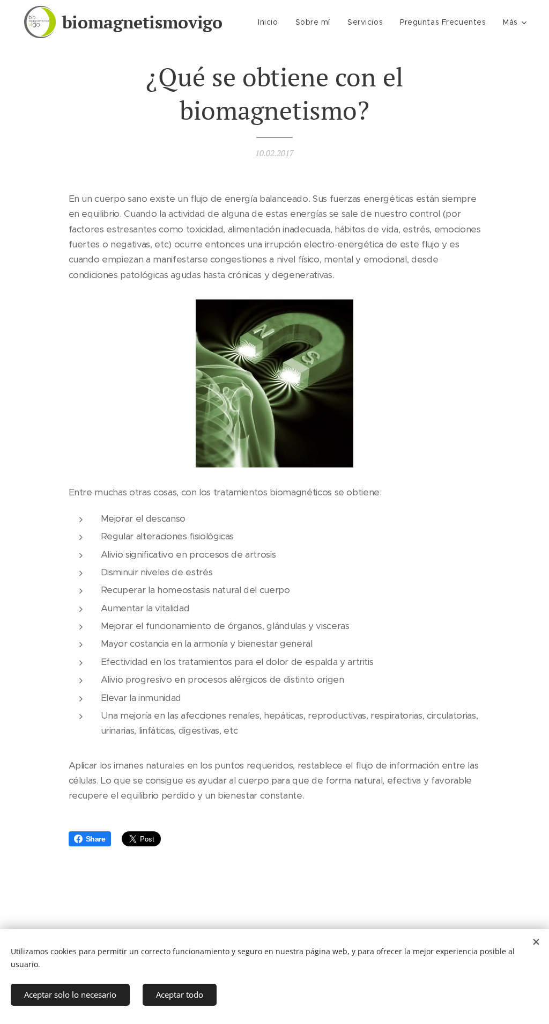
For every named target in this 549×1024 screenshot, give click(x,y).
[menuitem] (270, 22)
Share (96, 839)
